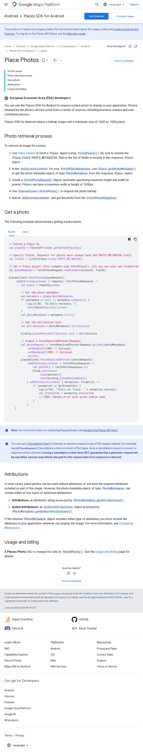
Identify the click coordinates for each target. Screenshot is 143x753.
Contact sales (125, 16)
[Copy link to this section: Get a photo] (32, 212)
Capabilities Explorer (16, 654)
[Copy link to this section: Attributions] (32, 474)
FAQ (6, 648)
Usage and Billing (106, 552)
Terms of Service (107, 666)
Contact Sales (105, 654)
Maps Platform (46, 4)
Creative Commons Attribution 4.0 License (105, 593)
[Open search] (97, 4)
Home (7, 46)
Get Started (96, 16)
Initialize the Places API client (101, 430)
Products (21, 46)
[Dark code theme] (129, 239)
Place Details (26, 153)
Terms (8, 735)
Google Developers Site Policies (105, 597)
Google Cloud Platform (17, 708)
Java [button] (25, 231)
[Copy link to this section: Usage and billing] (42, 542)
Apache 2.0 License (55, 597)
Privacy (20, 735)
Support (101, 660)
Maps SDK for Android (17, 666)
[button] (37, 98)
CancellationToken (39, 443)
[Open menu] (6, 4)
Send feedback (124, 60)
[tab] (12, 231)
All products (11, 720)
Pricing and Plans (107, 648)
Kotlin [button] (11, 231)
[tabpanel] (71, 329)
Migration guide (76, 33)
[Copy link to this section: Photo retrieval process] (56, 136)
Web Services (58, 666)
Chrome (9, 696)
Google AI (10, 714)
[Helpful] (130, 46)
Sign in (134, 4)
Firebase (9, 702)
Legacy (43, 50)
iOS (53, 654)
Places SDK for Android (44, 16)
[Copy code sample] (135, 239)
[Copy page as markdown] (55, 60)
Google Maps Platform (42, 46)
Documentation (68, 46)
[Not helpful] (136, 46)
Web (53, 660)
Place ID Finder (13, 660)
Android (11, 16)
